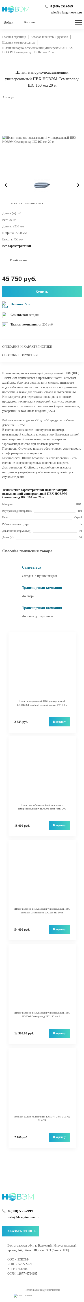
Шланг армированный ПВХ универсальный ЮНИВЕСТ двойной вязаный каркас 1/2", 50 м (42, 703)
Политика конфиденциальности (42, 1289)
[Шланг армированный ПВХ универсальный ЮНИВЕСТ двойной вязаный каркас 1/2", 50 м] (42, 668)
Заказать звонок (21, 1231)
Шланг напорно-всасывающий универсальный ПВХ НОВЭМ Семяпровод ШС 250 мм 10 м (42, 910)
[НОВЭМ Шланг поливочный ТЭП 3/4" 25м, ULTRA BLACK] (42, 1083)
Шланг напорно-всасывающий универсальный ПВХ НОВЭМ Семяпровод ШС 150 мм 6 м (42, 1014)
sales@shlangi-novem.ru (66, 12)
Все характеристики (16, 246)
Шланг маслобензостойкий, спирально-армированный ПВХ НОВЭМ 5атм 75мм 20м (42, 807)
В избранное (18, 260)
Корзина (29, 22)
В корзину (59, 721)
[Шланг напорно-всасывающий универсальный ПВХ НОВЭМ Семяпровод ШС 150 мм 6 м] (42, 979)
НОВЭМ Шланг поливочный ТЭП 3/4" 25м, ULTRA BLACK (42, 1118)
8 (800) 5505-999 (61, 6)
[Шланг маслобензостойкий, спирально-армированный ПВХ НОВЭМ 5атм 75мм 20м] (42, 772)
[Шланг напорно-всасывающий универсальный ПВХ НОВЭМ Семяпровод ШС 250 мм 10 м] (42, 876)
